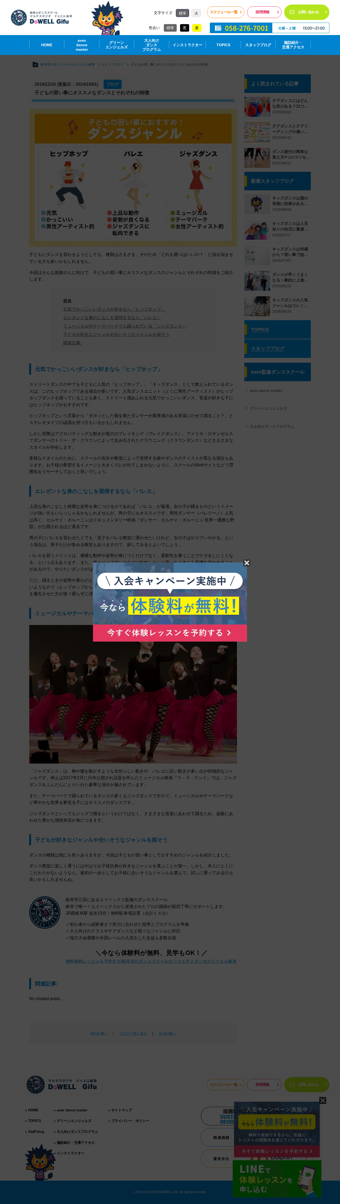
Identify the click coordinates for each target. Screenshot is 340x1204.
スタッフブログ (258, 45)
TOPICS (223, 45)
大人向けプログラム (151, 45)
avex (82, 45)
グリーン (116, 44)
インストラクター (187, 45)
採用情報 (262, 12)
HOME (46, 45)
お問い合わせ (308, 12)
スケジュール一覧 (223, 12)
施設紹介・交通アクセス (293, 44)
